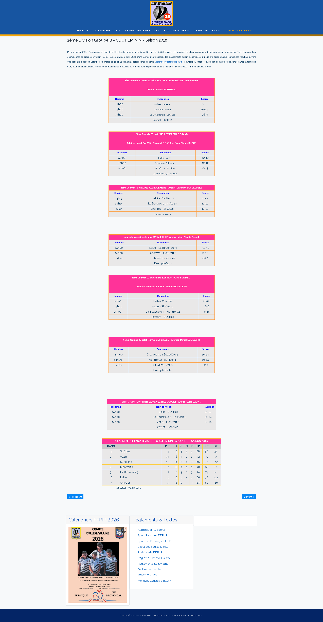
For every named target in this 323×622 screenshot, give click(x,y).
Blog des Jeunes (175, 30)
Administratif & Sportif (151, 529)
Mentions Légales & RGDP (154, 580)
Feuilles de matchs (149, 569)
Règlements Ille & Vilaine (153, 563)
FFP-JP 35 (82, 30)
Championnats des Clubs (142, 30)
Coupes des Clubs (237, 30)
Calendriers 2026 (105, 30)
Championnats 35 (205, 30)
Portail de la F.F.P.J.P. (150, 552)
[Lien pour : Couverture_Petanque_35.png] (97, 565)
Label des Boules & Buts (153, 546)
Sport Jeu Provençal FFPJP (154, 541)
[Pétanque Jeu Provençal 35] (161, 13)
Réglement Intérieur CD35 (154, 558)
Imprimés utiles (147, 575)
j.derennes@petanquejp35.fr (168, 62)
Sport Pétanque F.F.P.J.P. (153, 535)
